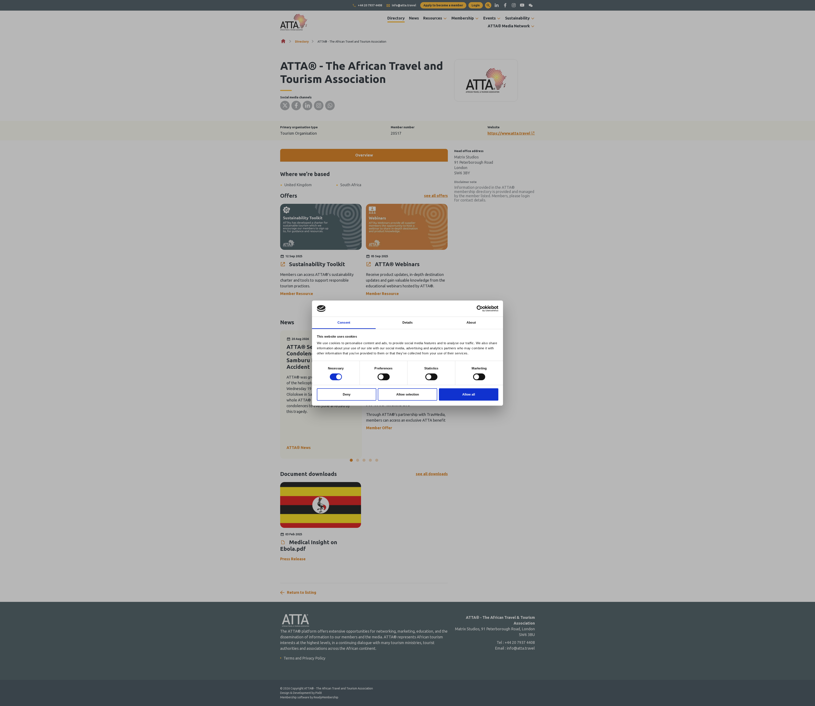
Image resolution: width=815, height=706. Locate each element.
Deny (346, 394)
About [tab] (471, 322)
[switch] (384, 376)
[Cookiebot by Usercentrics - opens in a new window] (479, 308)
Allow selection (407, 394)
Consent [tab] (343, 322)
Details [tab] (407, 322)
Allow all (468, 394)
